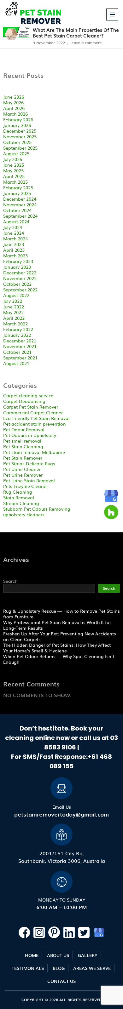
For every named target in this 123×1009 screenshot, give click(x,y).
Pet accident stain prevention (34, 424)
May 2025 (13, 170)
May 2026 (13, 102)
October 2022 (17, 284)
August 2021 (16, 363)
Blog (59, 968)
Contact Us (61, 981)
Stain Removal (18, 497)
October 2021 (17, 352)
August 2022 (16, 295)
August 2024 (16, 221)
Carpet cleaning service (28, 395)
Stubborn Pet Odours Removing (36, 509)
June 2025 (13, 165)
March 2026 (15, 114)
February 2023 (18, 261)
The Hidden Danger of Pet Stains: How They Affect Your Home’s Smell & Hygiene (57, 648)
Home (31, 955)
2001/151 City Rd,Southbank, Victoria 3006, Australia (61, 856)
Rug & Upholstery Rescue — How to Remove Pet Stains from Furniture (61, 614)
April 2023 (14, 250)
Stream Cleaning (21, 503)
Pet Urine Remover (23, 475)
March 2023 (15, 255)
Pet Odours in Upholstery (29, 435)
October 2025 (17, 142)
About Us (58, 955)
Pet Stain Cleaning (23, 446)
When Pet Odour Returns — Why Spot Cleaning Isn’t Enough (58, 659)
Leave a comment (85, 42)
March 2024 (15, 238)
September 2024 (20, 216)
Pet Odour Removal (23, 429)
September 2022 (20, 289)
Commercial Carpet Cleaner (33, 412)
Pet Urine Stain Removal (29, 480)
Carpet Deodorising (24, 401)
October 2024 (17, 210)
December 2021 (19, 340)
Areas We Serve (92, 968)
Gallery (87, 955)
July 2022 (12, 301)
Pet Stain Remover (22, 458)
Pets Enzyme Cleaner (25, 486)
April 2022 (14, 318)
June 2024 (13, 233)
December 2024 (19, 199)
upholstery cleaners (23, 514)
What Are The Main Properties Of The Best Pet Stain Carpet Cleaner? (76, 32)
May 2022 (13, 312)
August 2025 (16, 153)
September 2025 (20, 148)
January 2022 (17, 335)
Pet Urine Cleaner (22, 469)
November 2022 (20, 278)
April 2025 (14, 176)
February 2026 (18, 119)
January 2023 (17, 267)
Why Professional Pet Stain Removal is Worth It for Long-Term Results (57, 625)
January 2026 (17, 125)
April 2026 (14, 108)
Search (10, 581)
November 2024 (20, 204)
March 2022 (15, 323)
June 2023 (13, 244)
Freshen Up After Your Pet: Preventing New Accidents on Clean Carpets (59, 636)
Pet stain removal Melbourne (34, 452)
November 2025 (20, 136)
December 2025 (19, 131)
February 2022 (18, 329)
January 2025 (17, 193)
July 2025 (12, 159)
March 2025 (15, 182)
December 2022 (19, 272)
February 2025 (18, 187)
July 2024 (12, 227)
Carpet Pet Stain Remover (30, 407)
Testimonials (28, 968)
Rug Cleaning (17, 492)
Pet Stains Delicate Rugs (29, 463)
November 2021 (20, 346)
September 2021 (20, 357)
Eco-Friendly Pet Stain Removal (36, 418)
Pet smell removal (22, 441)
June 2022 (13, 306)
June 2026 (13, 97)
